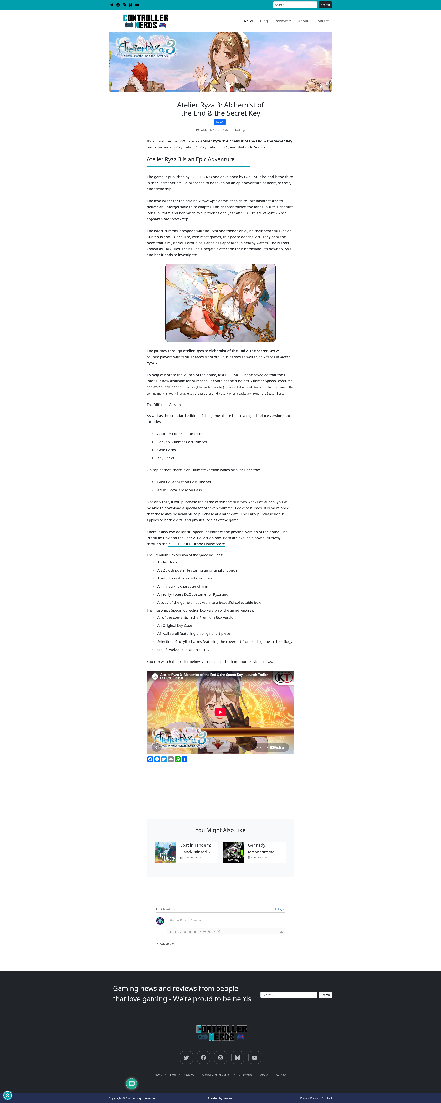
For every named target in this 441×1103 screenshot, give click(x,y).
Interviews (245, 1074)
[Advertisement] (220, 793)
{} (214, 931)
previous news (260, 661)
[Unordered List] (194, 932)
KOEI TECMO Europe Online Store (196, 543)
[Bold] (170, 932)
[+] (218, 931)
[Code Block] (204, 932)
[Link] (209, 932)
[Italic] (175, 932)
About (303, 20)
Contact (322, 20)
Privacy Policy (309, 1098)
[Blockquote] (199, 932)
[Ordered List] (190, 932)
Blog (264, 20)
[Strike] (185, 932)
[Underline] (180, 932)
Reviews (281, 20)
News (248, 20)
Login (281, 909)
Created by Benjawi (220, 1098)
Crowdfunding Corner (216, 1074)
